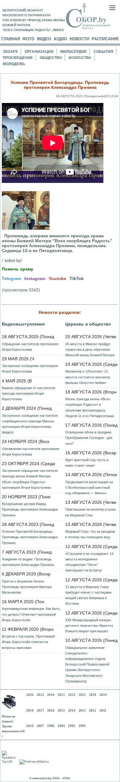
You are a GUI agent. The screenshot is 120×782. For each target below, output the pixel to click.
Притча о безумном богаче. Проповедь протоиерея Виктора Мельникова (27, 586)
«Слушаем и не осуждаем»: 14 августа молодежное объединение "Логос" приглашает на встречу (89, 562)
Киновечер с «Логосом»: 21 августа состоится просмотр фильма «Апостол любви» (87, 376)
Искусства (80, 58)
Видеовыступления (23, 324)
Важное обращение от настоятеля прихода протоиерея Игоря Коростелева (28, 393)
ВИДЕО (44, 39)
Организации (39, 51)
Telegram (11, 278)
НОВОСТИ (79, 39)
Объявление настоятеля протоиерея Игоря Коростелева (30, 451)
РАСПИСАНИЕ (105, 39)
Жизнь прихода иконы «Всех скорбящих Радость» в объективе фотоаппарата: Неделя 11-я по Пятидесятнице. (90, 407)
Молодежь (14, 64)
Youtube (57, 278)
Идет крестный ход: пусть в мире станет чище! (87, 462)
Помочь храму (17, 269)
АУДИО (60, 39)
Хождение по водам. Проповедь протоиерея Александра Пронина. (28, 562)
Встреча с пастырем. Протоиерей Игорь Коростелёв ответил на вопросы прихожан (28, 641)
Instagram (34, 278)
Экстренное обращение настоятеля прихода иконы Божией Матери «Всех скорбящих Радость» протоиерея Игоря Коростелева (30, 479)
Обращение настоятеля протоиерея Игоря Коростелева (30, 346)
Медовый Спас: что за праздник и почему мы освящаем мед (90, 534)
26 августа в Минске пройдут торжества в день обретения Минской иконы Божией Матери (89, 349)
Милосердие (73, 51)
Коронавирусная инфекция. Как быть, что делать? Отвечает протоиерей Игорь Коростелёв (31, 614)
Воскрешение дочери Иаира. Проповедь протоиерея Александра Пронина (30, 509)
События (103, 51)
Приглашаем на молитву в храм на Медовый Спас (90, 512)
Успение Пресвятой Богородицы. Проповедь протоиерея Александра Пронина (30, 537)
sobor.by (12, 260)
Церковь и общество (88, 324)
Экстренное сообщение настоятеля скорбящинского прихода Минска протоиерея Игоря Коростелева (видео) (30, 424)
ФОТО (28, 39)
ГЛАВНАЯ (10, 39)
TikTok (77, 278)
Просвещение (18, 58)
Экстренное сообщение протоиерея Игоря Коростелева (30, 368)
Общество (51, 58)
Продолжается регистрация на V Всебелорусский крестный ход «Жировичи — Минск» (89, 487)
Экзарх (10, 51)
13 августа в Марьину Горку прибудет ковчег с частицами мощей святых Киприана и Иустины (88, 595)
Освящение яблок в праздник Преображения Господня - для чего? (88, 437)
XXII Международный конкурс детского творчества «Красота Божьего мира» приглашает (89, 625)
